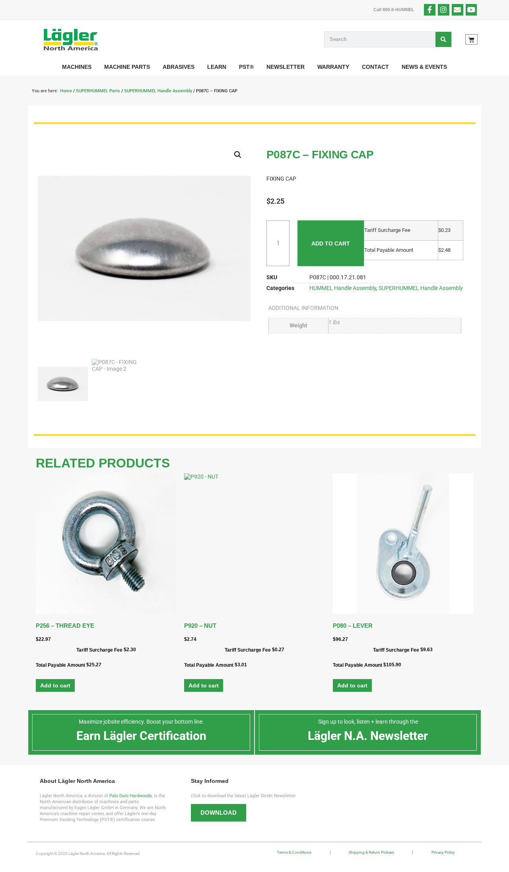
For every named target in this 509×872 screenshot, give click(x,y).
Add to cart (330, 243)
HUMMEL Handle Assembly (342, 288)
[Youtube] (471, 10)
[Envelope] (457, 10)
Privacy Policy (443, 852)
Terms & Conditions (294, 852)
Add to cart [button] (55, 685)
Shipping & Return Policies (371, 852)
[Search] (443, 39)
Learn (216, 67)
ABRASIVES (178, 67)
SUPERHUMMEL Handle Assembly (158, 90)
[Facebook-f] (429, 10)
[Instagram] (443, 10)
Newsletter (285, 67)
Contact (375, 67)
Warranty (333, 67)
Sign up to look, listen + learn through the (368, 721)
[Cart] (471, 39)
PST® (246, 67)
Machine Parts (127, 67)
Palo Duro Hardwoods (130, 795)
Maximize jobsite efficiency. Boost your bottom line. (141, 721)
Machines (76, 67)
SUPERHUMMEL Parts (98, 90)
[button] (238, 155)
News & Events (424, 67)
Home (66, 90)
